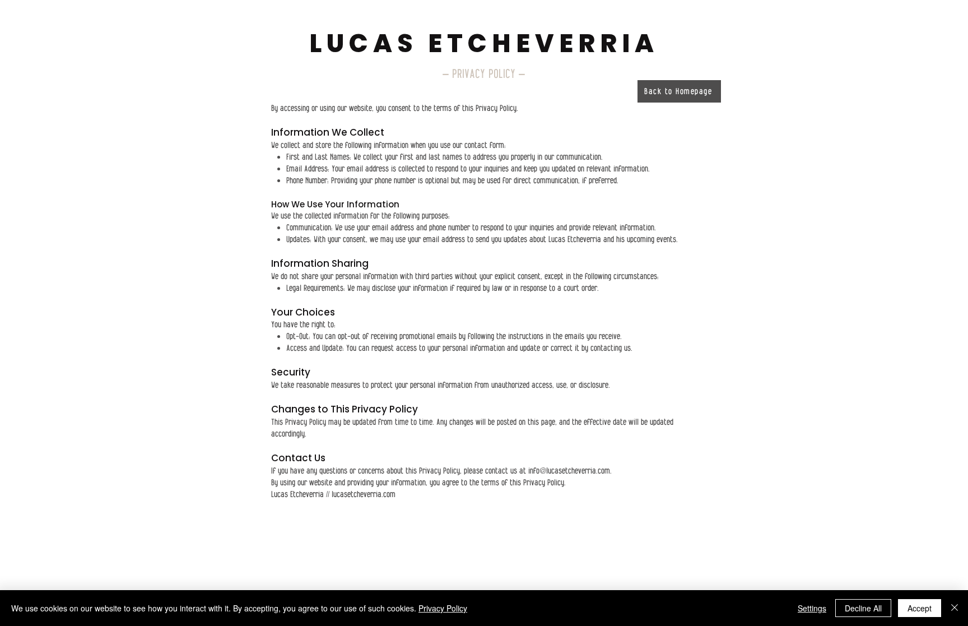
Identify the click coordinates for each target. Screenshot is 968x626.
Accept (920, 608)
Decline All (863, 608)
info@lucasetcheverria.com (569, 471)
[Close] (954, 608)
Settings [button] (812, 608)
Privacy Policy (442, 608)
